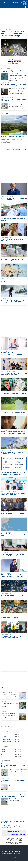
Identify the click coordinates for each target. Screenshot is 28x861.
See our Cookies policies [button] (13, 853)
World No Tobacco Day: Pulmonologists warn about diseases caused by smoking (9, 694)
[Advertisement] (14, 15)
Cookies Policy (22, 834)
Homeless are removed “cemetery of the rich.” (13, 412)
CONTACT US (16, 831)
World (3, 614)
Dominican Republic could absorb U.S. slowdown (13, 393)
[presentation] (24, 113)
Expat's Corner (5, 278)
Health (4, 690)
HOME (4, 831)
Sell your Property (23, 149)
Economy (3, 97)
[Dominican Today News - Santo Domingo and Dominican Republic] (14, 3)
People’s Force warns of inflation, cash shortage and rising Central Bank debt (10, 704)
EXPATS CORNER (8, 761)
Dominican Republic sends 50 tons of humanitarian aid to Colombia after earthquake (12, 34)
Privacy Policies (14, 834)
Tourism (4, 711)
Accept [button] (14, 857)
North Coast (5, 371)
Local (2, 29)
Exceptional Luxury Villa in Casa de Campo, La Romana (14, 136)
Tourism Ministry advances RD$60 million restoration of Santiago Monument (9, 715)
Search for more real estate (13, 149)
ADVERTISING (9, 831)
